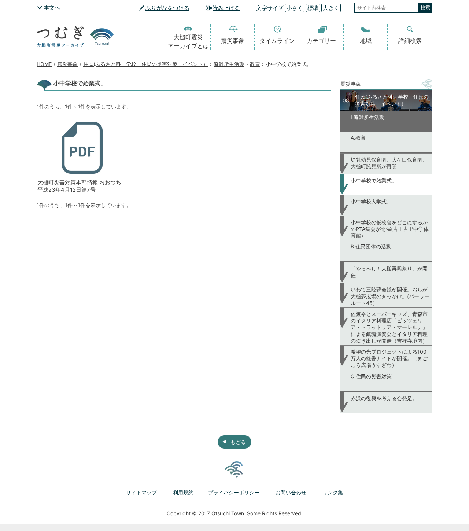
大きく (331, 7)
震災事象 (232, 40)
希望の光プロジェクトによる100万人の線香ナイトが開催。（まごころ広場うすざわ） (389, 358)
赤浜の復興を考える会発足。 (384, 398)
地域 (366, 40)
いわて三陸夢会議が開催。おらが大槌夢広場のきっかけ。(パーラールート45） (390, 296)
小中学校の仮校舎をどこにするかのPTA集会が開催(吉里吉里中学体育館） (390, 229)
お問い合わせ (291, 492)
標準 (312, 7)
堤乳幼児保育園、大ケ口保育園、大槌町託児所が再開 (389, 162)
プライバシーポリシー (233, 492)
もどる (238, 442)
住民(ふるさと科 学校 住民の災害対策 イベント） (145, 64)
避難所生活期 (229, 64)
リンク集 (332, 492)
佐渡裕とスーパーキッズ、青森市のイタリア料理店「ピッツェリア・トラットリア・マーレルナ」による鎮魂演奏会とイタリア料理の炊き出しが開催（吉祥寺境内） (389, 327)
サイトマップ (141, 492)
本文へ (52, 7)
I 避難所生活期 (367, 117)
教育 (255, 64)
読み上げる (226, 7)
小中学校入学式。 (371, 201)
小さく (295, 7)
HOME (44, 64)
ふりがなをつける (167, 7)
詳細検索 (410, 40)
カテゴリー (321, 40)
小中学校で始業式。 (374, 180)
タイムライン (277, 40)
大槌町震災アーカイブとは (188, 41)
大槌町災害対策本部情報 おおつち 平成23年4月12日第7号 (79, 186)
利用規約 (183, 492)
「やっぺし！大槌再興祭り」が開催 (389, 271)
